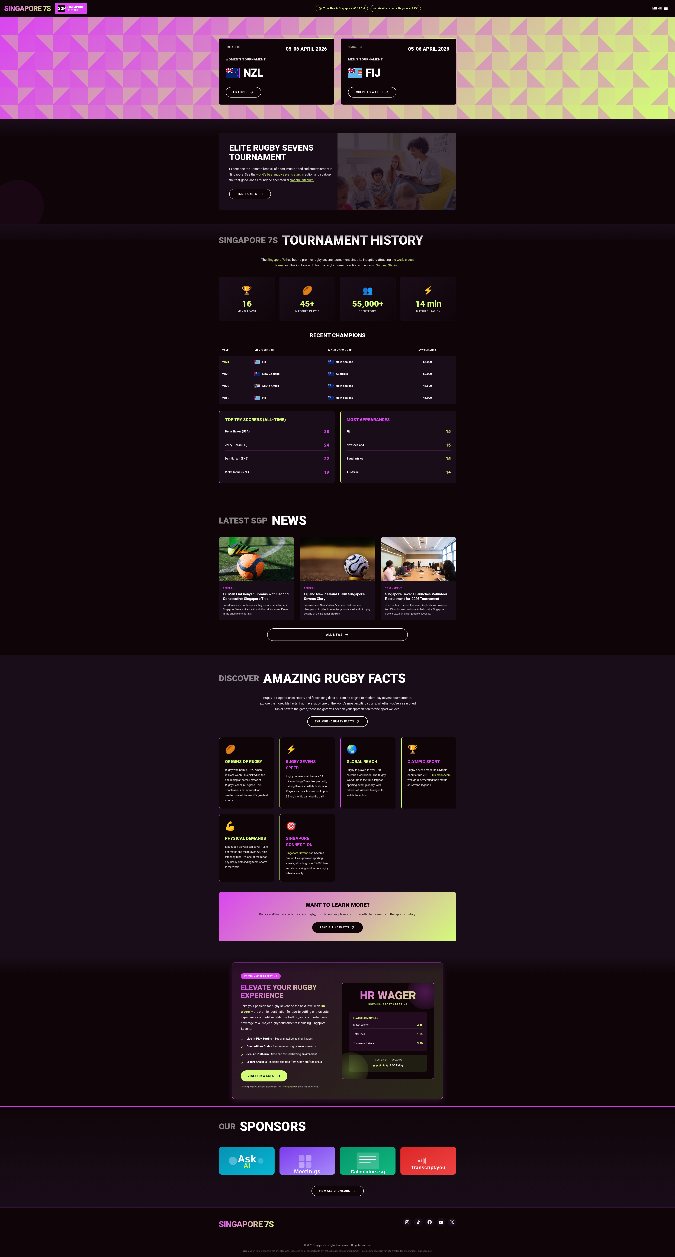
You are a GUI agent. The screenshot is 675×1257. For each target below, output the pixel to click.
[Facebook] (429, 1222)
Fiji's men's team (440, 775)
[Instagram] (407, 1222)
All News (334, 634)
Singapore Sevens (297, 853)
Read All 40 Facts (334, 927)
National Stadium (302, 180)
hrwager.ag (287, 1086)
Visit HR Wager (261, 1076)
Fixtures (240, 92)
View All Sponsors (334, 1191)
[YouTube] (441, 1222)
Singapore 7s (276, 259)
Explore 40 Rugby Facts (334, 721)
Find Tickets (247, 194)
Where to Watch (369, 92)
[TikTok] (418, 1222)
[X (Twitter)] (452, 1222)
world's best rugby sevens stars (278, 174)
